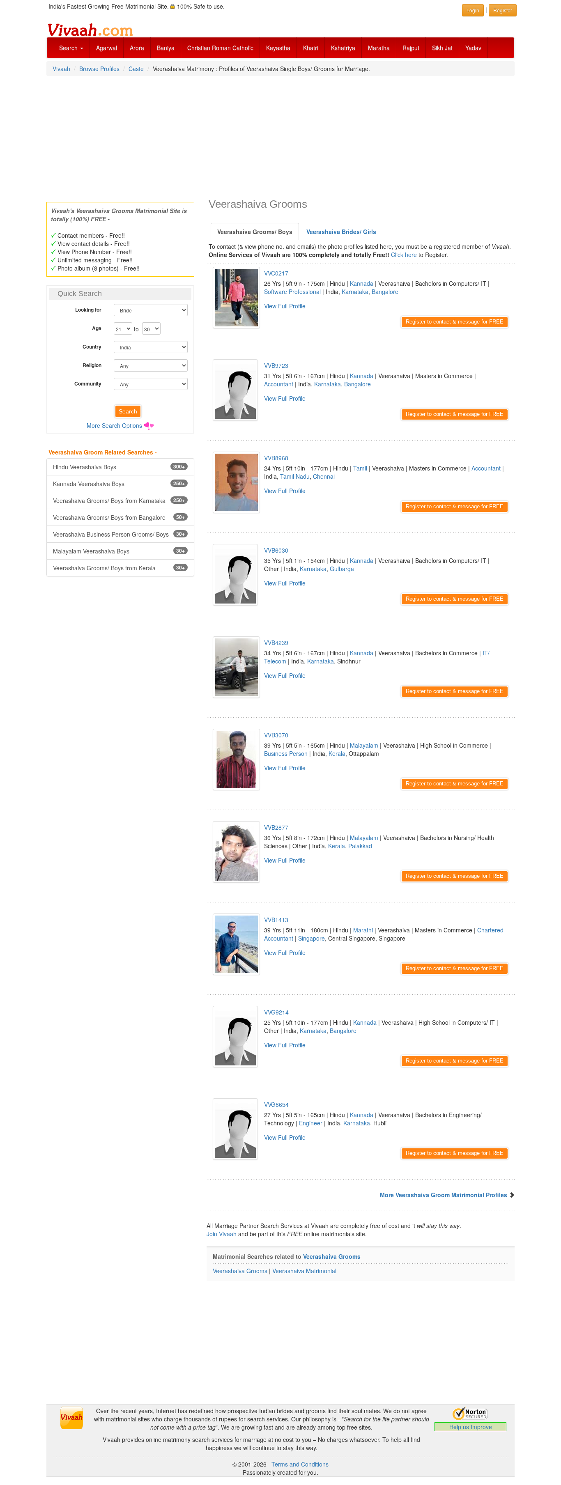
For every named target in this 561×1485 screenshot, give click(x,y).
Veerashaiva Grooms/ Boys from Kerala (119, 568)
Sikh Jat (442, 48)
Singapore (311, 938)
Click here (404, 254)
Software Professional (292, 291)
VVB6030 (276, 550)
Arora (137, 48)
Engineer (310, 1123)
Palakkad (360, 846)
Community (87, 383)
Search (69, 48)
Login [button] (473, 10)
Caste (136, 68)
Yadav (473, 48)
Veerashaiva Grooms (332, 1256)
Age (96, 328)
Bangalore (385, 291)
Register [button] (502, 10)
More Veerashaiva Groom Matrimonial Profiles (443, 1195)
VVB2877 (276, 827)
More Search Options (114, 425)
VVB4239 (276, 642)
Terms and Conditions (300, 1464)
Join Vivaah (222, 1234)
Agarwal (106, 48)
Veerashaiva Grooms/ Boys (254, 231)
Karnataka (355, 291)
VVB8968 (276, 458)
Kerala (337, 753)
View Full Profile (285, 306)
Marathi (363, 930)
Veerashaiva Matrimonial (304, 1271)
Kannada (361, 283)
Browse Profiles (99, 68)
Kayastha (278, 48)
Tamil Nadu (295, 476)
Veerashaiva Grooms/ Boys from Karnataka (119, 500)
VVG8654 (276, 1104)
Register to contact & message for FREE (455, 322)
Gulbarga (342, 569)
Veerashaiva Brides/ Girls (341, 231)
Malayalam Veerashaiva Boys (119, 551)
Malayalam (364, 745)
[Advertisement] (280, 136)
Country (92, 346)
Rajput (410, 48)
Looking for (88, 309)
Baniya (166, 48)
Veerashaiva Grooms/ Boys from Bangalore (119, 517)
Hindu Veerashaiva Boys (119, 467)
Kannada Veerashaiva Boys (119, 484)
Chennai (324, 476)
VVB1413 (276, 920)
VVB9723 (276, 365)
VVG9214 (276, 1012)
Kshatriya (343, 48)
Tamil (360, 468)
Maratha (379, 48)
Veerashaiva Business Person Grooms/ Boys (119, 534)
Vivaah (61, 68)
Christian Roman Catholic (220, 48)
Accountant (278, 384)
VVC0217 (276, 273)
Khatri (310, 48)
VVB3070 (276, 735)
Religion (92, 365)
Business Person (286, 753)
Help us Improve (470, 1427)
